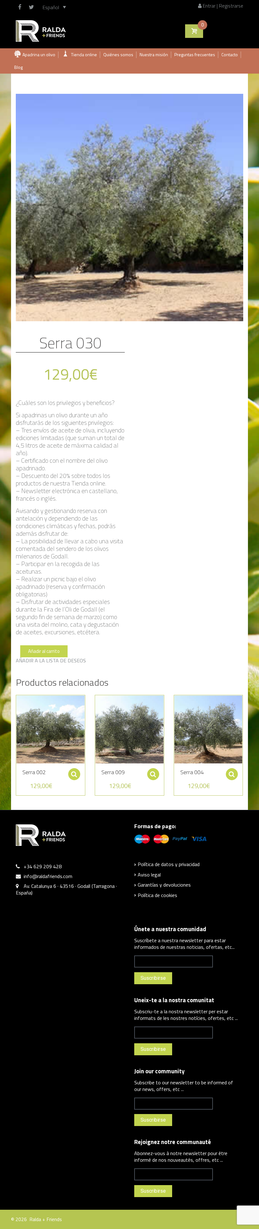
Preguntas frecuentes (194, 54)
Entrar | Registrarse (222, 5)
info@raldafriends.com (48, 876)
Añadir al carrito (44, 651)
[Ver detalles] (50, 730)
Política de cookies (157, 895)
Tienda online (84, 54)
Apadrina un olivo (38, 54)
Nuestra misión (154, 54)
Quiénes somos (118, 54)
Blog (18, 67)
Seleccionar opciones (74, 774)
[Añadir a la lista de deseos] (17, 703)
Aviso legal (149, 874)
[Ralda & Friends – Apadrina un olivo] (41, 30)
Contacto (229, 54)
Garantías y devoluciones (164, 885)
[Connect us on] (21, 7)
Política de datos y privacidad (169, 864)
